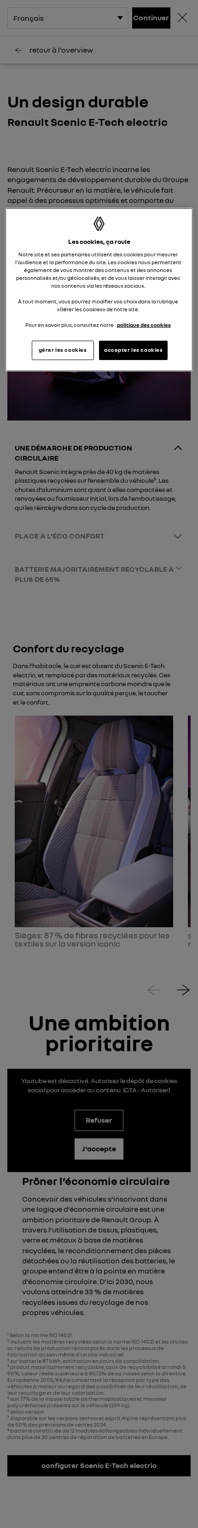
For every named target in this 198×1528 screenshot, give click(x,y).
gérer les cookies (63, 350)
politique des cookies (144, 325)
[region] (99, 290)
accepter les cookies (133, 350)
